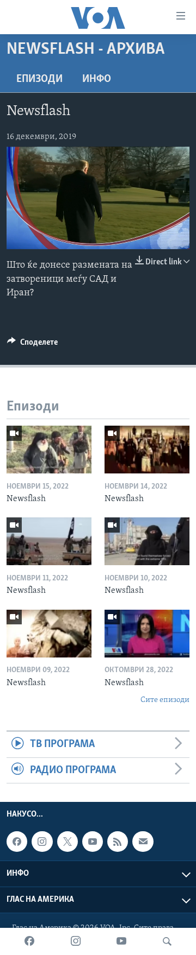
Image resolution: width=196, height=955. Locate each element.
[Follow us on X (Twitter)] (67, 841)
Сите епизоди (164, 700)
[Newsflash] (49, 449)
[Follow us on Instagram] (42, 841)
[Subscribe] (142, 841)
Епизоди (39, 79)
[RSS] (117, 841)
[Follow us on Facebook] (17, 841)
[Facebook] (29, 941)
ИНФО (96, 79)
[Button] (32, 344)
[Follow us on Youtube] (92, 841)
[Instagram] (76, 941)
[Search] (167, 941)
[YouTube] (121, 941)
